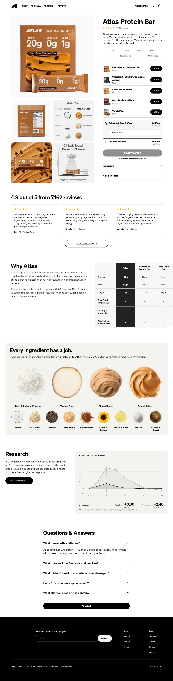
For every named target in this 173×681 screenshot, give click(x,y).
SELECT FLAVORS (132, 153)
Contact (126, 647)
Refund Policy (66, 666)
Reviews (62, 6)
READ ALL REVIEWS (85, 243)
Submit (104, 638)
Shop (25, 6)
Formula (36, 6)
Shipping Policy (16, 666)
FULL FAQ (86, 606)
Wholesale (128, 641)
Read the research (17, 480)
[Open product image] (31, 120)
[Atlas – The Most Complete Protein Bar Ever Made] (14, 6)
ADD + (156, 68)
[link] (132, 28)
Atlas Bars (127, 636)
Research (49, 6)
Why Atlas (153, 636)
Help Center (54, 666)
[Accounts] (153, 5)
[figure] (121, 479)
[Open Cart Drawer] (159, 5)
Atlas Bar (159, 666)
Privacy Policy (42, 666)
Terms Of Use (30, 666)
